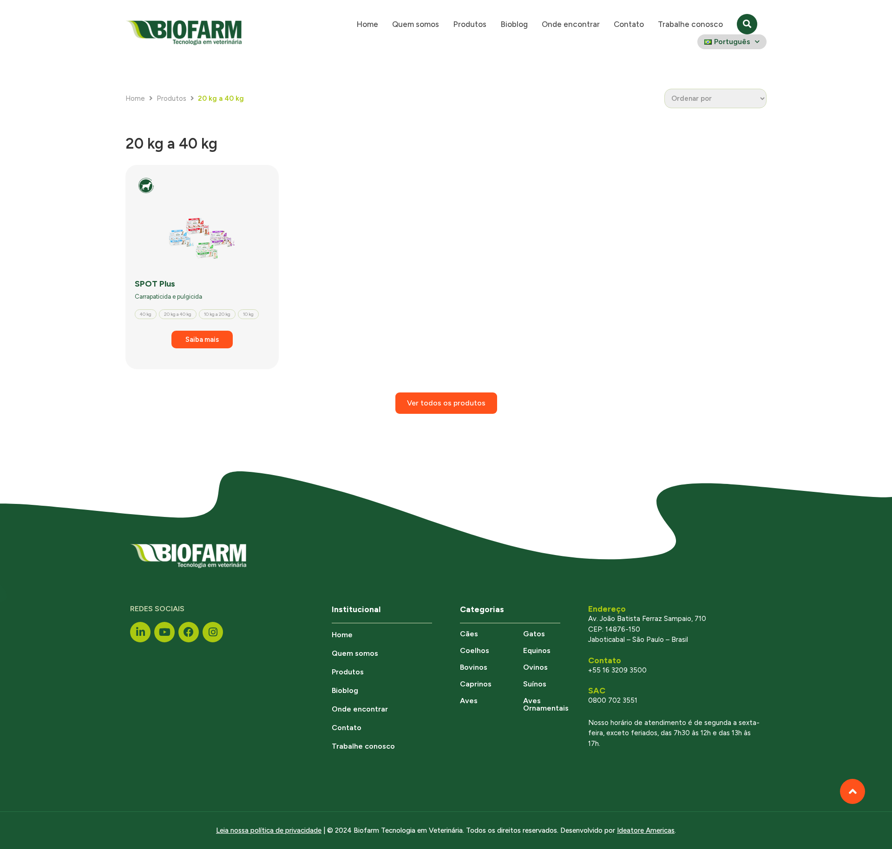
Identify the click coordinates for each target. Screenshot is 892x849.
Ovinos (535, 667)
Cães (469, 633)
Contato (629, 24)
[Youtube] (164, 632)
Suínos (534, 683)
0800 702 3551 (612, 700)
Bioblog (514, 24)
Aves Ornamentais (546, 704)
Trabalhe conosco (690, 24)
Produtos (469, 24)
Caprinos (476, 683)
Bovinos (473, 667)
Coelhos (474, 650)
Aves (469, 700)
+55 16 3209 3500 (617, 670)
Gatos (534, 633)
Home (367, 24)
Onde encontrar (571, 24)
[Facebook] (188, 632)
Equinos (537, 650)
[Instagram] (213, 632)
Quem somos (415, 24)
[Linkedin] (140, 632)
